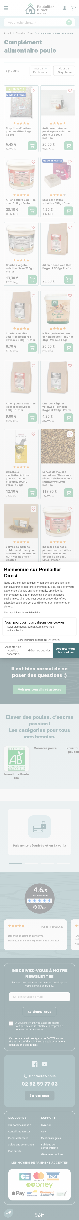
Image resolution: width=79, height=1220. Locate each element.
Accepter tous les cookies (66, 650)
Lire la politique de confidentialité (22, 612)
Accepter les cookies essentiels (13, 650)
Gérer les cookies (39, 650)
